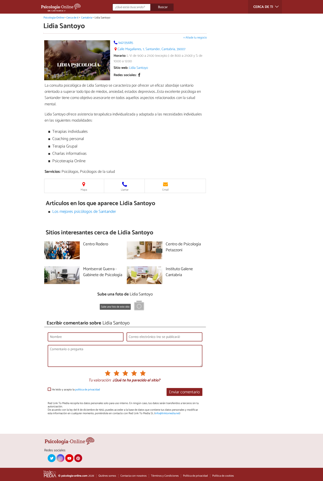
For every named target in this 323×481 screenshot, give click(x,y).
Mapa (84, 190)
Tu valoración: (99, 380)
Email (165, 190)
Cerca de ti (72, 17)
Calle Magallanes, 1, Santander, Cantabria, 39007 (151, 49)
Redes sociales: (125, 75)
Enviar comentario (184, 392)
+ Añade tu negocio (195, 37)
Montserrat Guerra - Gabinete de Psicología (102, 272)
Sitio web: (121, 68)
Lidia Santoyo (138, 68)
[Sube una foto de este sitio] (139, 306)
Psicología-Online (54, 17)
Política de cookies (223, 475)
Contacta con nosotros (133, 475)
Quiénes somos (107, 475)
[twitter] (52, 458)
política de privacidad (87, 389)
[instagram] (60, 458)
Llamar (125, 190)
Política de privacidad (195, 475)
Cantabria (86, 17)
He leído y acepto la (76, 389)
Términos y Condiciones (165, 475)
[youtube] (69, 458)
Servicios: (53, 171)
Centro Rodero (95, 244)
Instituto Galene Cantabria (179, 272)
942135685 (125, 43)
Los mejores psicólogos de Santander (84, 211)
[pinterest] (78, 458)
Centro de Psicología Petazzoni (183, 247)
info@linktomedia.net (167, 413)
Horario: (120, 56)
